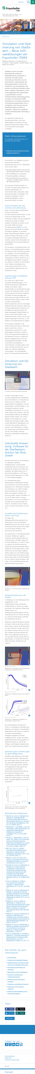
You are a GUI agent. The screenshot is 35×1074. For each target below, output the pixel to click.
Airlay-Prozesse (11, 957)
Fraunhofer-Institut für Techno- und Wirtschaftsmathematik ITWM (11, 15)
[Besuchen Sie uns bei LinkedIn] (13, 1044)
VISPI (18, 227)
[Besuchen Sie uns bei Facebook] (6, 1044)
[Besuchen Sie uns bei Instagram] (21, 1044)
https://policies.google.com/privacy (15, 387)
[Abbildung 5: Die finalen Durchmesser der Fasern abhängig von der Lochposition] (17, 794)
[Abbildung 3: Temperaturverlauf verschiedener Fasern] (17, 682)
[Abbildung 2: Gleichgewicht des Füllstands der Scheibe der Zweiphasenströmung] (17, 656)
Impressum (8, 1058)
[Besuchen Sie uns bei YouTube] (17, 1044)
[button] (10, 1009)
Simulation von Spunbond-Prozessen (17, 960)
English (21, 2)
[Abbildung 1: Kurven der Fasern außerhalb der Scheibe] (17, 576)
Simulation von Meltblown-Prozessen (17, 984)
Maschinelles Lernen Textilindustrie (17, 972)
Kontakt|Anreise (10, 1056)
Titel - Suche (28, 2)
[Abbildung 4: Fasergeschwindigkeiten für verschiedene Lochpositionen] (17, 707)
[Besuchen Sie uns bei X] (10, 1044)
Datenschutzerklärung (12, 1060)
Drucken (10, 1018)
